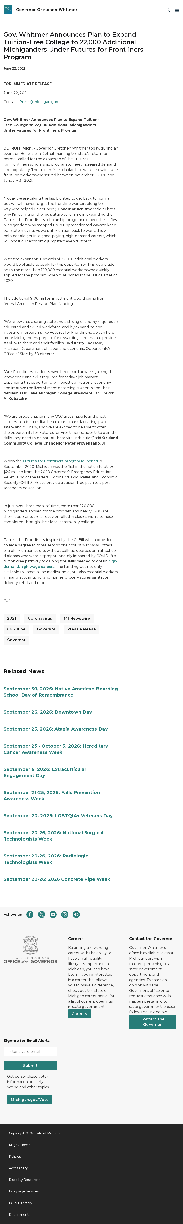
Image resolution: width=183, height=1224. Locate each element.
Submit (30, 1066)
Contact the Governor (152, 1022)
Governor (46, 629)
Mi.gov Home (19, 1145)
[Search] (168, 10)
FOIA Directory (20, 1203)
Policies (15, 1156)
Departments (19, 1215)
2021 (11, 618)
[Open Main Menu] (176, 10)
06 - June (16, 629)
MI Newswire (77, 618)
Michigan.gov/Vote (30, 1100)
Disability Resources (24, 1180)
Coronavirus (40, 618)
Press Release (81, 629)
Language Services (24, 1191)
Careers (79, 1014)
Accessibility (18, 1168)
